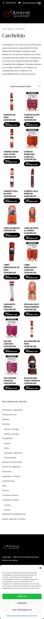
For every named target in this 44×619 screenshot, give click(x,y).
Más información (11, 124)
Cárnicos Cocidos (11, 429)
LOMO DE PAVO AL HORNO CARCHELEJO (31, 230)
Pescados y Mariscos (13, 453)
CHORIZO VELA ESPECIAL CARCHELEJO (31, 194)
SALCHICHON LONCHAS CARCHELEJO (10, 380)
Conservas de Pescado (12, 462)
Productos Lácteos (10, 500)
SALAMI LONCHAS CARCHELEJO (10, 344)
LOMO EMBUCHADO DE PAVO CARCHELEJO (11, 269)
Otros (6, 448)
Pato (4, 486)
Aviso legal (33, 615)
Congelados (7, 438)
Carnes (7, 443)
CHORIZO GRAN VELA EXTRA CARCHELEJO (11, 154)
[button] (40, 568)
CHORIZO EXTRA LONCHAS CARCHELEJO (32, 117)
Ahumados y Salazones (12, 410)
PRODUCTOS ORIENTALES (13, 514)
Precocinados (10, 458)
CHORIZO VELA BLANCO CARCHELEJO (11, 194)
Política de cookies (10, 560)
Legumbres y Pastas (11, 476)
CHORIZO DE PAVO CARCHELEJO (10, 117)
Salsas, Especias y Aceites (13, 519)
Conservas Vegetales (11, 467)
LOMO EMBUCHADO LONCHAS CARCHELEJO (30, 269)
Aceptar (22, 596)
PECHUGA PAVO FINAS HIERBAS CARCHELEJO (31, 307)
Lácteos (7, 505)
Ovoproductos (8, 481)
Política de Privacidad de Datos (17, 615)
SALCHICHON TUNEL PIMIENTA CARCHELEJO (32, 380)
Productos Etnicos (10, 495)
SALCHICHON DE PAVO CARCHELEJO (32, 344)
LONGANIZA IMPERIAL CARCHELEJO (10, 307)
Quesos (7, 510)
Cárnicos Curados (11, 434)
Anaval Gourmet (9, 414)
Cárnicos (6, 424)
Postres (5, 490)
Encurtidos (7, 471)
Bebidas (5, 419)
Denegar (22, 603)
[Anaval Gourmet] (17, 20)
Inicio (4, 29)
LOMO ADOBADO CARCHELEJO (12, 229)
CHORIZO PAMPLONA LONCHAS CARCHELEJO (30, 155)
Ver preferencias (22, 610)
